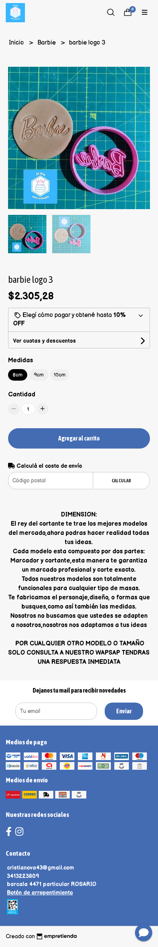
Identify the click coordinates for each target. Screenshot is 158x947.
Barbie (47, 42)
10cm (60, 375)
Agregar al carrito (79, 438)
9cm (39, 375)
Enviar (124, 711)
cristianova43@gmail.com (40, 868)
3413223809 (23, 876)
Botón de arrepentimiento (40, 892)
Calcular (121, 480)
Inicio (17, 42)
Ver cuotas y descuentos (44, 341)
